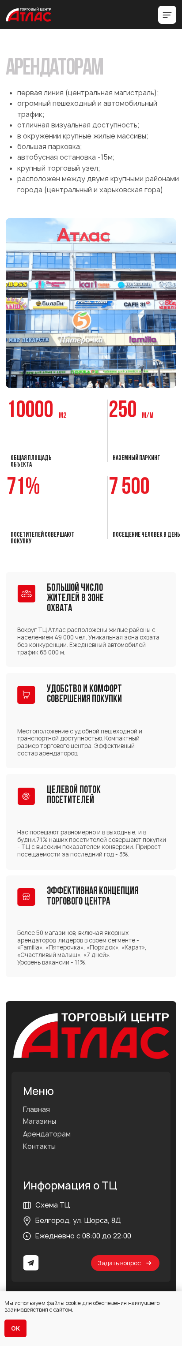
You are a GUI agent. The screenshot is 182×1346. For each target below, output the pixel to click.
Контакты (39, 1147)
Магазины (39, 1121)
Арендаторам (47, 1134)
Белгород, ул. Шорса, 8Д (78, 1220)
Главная (36, 1110)
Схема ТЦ (52, 1205)
